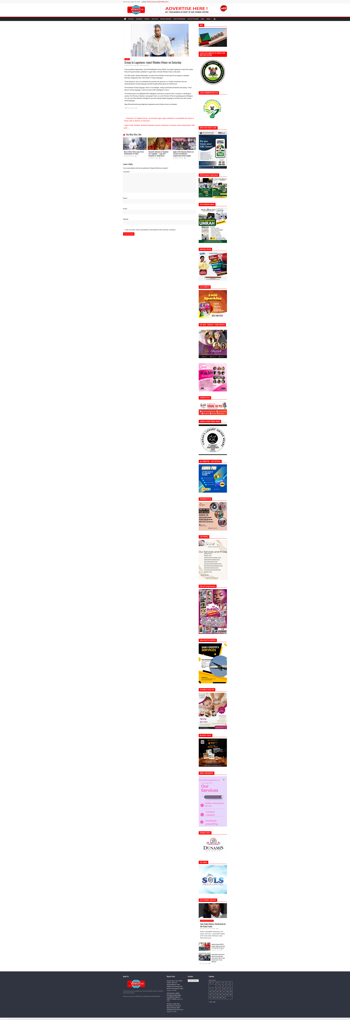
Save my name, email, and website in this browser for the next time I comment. (150, 230)
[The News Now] (125, 19)
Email (125, 208)
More (208, 19)
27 (210, 997)
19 (230, 991)
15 (217, 991)
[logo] (136, 980)
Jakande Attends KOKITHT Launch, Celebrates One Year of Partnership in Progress (218, 946)
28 (214, 997)
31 (224, 997)
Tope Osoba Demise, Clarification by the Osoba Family (213, 925)
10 (224, 988)
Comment (126, 172)
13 (210, 991)
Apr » (214, 1002)
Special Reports (165, 19)
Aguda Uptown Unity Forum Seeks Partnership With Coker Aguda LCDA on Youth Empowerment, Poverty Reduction (218, 957)
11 (227, 988)
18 (227, 991)
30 (220, 997)
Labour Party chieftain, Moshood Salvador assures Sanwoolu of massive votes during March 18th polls (159, 126)
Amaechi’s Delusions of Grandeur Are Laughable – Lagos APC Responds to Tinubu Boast (159, 154)
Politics (131, 19)
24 (224, 994)
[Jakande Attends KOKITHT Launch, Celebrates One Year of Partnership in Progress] (205, 943)
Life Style (155, 19)
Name (125, 198)
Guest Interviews (179, 19)
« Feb (210, 1002)
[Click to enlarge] (213, 694)
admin (138, 65)
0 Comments (145, 65)
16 (220, 991)
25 (227, 994)
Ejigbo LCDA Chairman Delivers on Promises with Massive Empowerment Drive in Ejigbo (183, 154)
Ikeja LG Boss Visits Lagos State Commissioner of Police (134, 153)
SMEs (202, 19)
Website (125, 219)
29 (217, 997)
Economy (139, 19)
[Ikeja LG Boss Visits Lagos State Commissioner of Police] (135, 138)
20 (210, 994)
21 (214, 994)
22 (217, 994)
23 (220, 994)
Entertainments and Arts (207, 920)
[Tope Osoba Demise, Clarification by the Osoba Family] (213, 904)
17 (224, 991)
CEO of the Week (193, 19)
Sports (147, 19)
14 (214, 991)
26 (230, 994)
